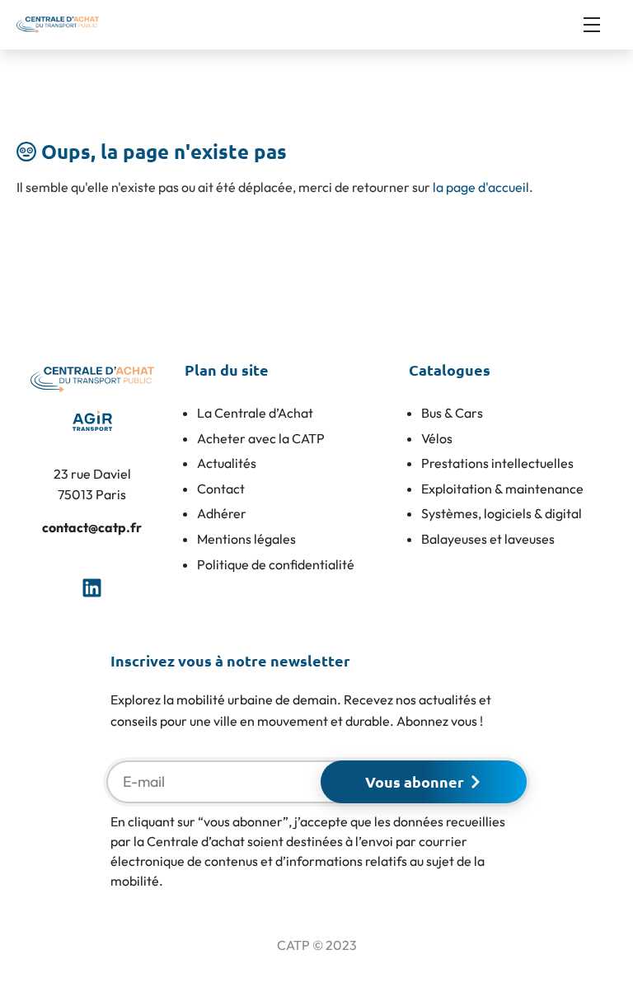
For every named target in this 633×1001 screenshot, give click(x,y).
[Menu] (600, 24)
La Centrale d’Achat (255, 413)
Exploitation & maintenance (502, 488)
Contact (221, 488)
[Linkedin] (92, 587)
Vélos (436, 438)
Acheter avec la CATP (261, 438)
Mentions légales (246, 539)
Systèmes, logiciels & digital (501, 513)
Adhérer (221, 513)
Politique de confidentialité (275, 564)
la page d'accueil (481, 187)
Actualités (226, 463)
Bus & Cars (452, 413)
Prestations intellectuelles (497, 463)
